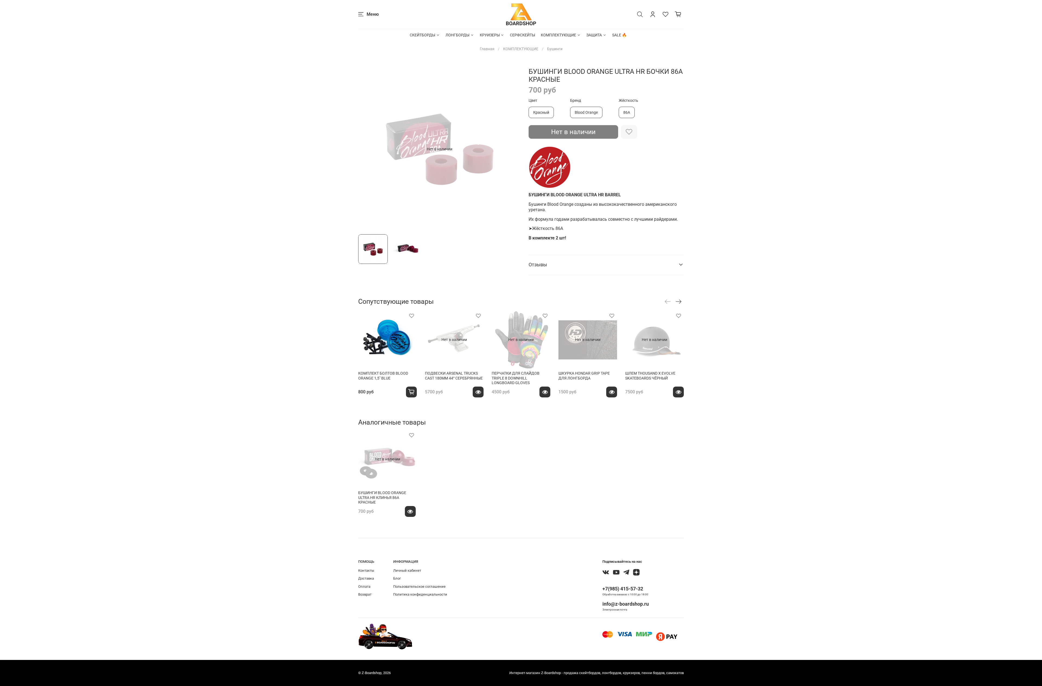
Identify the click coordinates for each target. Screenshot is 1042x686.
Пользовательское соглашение (419, 586)
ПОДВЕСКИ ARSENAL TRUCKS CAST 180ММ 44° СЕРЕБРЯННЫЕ (454, 375)
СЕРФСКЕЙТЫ (522, 35)
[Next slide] (513, 149)
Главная (487, 49)
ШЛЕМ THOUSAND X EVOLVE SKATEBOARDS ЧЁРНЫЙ (650, 375)
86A (626, 112)
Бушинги (555, 49)
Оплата (364, 586)
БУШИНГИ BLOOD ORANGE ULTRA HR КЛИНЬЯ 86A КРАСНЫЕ (382, 497)
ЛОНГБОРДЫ (457, 35)
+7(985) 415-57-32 (622, 589)
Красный (541, 112)
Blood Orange (586, 112)
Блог (397, 578)
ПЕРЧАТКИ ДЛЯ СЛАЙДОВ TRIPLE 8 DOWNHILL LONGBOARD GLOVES (515, 378)
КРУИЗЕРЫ (490, 35)
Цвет (533, 100)
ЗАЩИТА (594, 35)
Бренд (575, 100)
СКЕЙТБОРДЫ (422, 35)
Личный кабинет (407, 570)
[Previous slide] (365, 149)
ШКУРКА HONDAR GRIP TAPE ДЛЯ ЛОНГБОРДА (584, 375)
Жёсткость (628, 100)
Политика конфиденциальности (420, 594)
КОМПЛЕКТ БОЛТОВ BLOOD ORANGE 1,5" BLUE (383, 375)
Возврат (364, 594)
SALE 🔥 (619, 35)
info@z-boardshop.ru (625, 604)
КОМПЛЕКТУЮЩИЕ (558, 35)
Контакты (366, 570)
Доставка (366, 578)
